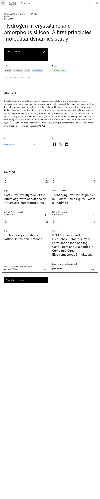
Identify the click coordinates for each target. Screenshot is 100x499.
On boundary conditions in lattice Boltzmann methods (23, 237)
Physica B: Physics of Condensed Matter (21, 14)
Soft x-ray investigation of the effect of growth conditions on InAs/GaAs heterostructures (25, 199)
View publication (13, 51)
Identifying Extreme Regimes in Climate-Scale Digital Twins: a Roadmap (73, 199)
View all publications (15, 280)
